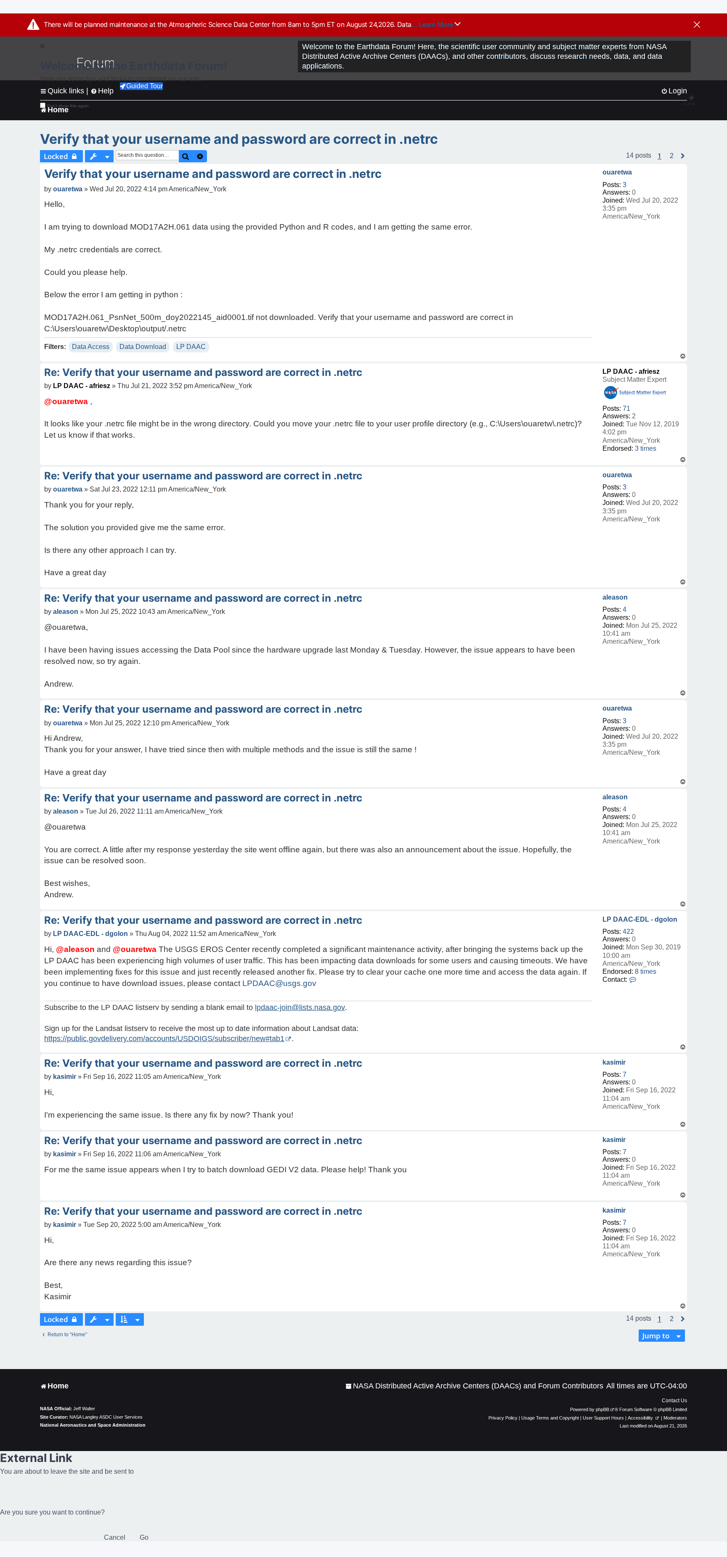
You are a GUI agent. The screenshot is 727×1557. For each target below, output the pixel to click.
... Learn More (433, 24)
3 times (645, 448)
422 (628, 931)
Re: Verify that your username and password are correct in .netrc (203, 372)
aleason (615, 597)
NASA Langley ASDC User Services (106, 1417)
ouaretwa (617, 172)
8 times (645, 971)
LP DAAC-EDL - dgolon (639, 919)
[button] (672, 156)
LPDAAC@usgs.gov (279, 983)
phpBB (602, 1409)
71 (626, 408)
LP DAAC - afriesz (631, 371)
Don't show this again (68, 105)
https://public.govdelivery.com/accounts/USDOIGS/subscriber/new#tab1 (164, 1038)
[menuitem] (474, 1386)
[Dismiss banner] (697, 25)
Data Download (142, 346)
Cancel (114, 1537)
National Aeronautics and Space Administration (93, 1424)
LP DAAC (191, 346)
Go (144, 1537)
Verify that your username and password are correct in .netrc (239, 139)
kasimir (614, 1062)
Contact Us (674, 1401)
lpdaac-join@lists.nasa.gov (300, 1007)
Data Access (90, 346)
